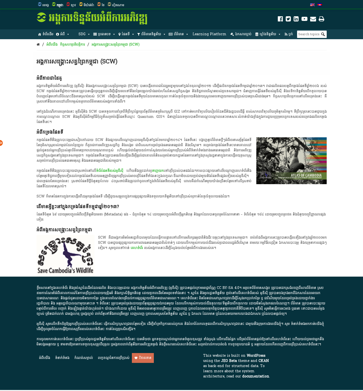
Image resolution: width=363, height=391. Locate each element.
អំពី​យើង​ (52, 44)
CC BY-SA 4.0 (228, 288)
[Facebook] (280, 20)
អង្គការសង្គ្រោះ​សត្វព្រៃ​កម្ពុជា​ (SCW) (116, 44)
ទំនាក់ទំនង (62, 358)
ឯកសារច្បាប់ (243, 34)
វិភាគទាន (145, 358)
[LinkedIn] (296, 20)
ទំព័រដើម (47, 34)
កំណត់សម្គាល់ (83, 358)
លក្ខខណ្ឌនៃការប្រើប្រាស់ (113, 358)
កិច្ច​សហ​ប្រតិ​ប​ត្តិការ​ (72, 44)
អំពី (62, 34)
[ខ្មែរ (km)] (320, 5)
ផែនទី (126, 34)
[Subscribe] (313, 20)
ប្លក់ (291, 34)
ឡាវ (73, 5)
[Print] (321, 20)
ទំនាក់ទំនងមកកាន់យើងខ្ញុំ (307, 324)
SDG (82, 34)
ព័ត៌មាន (179, 34)
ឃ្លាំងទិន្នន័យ (268, 34)
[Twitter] (288, 20)
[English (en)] (312, 5)
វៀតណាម (118, 5)
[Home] (38, 44)
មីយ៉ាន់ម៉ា (89, 5)
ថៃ (103, 5)
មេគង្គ (45, 5)
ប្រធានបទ (104, 34)
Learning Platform (209, 34)
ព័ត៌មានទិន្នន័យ (151, 34)
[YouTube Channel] (304, 20)
